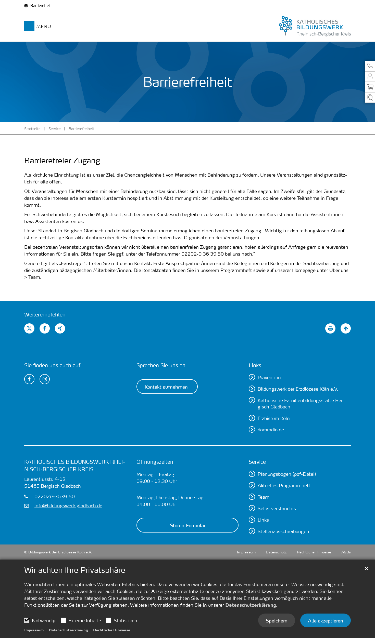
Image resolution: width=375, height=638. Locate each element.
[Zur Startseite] (300, 26)
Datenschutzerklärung (250, 605)
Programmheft (236, 270)
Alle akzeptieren (325, 620)
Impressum (34, 629)
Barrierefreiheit (81, 128)
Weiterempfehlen (45, 314)
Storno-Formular (187, 525)
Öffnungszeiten (154, 461)
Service (54, 128)
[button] (370, 66)
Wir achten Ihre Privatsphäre (74, 570)
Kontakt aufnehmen (166, 386)
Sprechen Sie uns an (160, 365)
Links (255, 365)
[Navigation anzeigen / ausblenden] (29, 26)
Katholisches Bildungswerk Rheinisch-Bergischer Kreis (74, 465)
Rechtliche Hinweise (111, 629)
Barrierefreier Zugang (62, 160)
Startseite (32, 128)
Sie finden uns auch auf (52, 365)
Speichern (277, 620)
